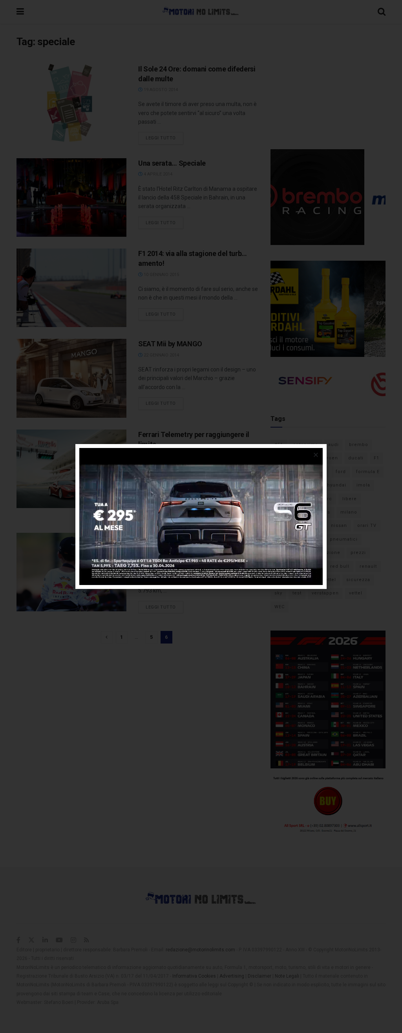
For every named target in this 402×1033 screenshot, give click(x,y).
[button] (316, 455)
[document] (201, 516)
